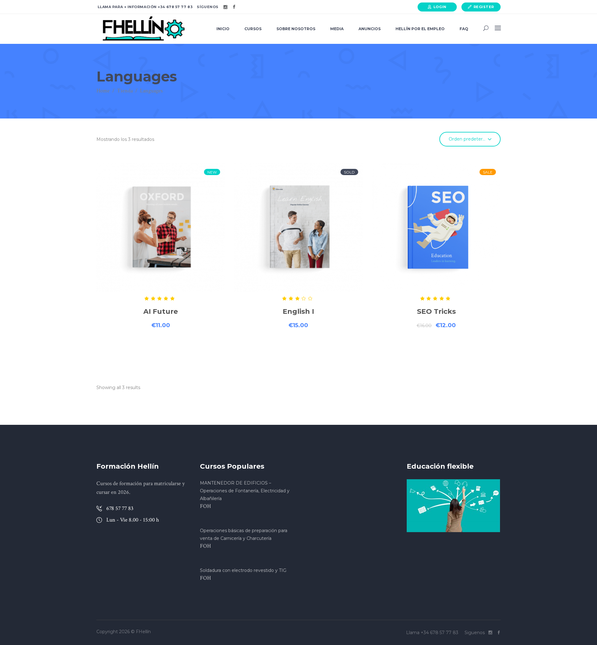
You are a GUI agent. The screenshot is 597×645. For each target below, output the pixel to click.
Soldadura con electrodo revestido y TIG (243, 570)
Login (440, 7)
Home (103, 90)
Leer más (298, 347)
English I (298, 311)
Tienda (125, 90)
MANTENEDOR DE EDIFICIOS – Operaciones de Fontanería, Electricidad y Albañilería (244, 490)
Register (484, 7)
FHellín (143, 631)
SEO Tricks (436, 311)
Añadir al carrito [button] (160, 347)
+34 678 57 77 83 (174, 7)
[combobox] (470, 139)
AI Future (160, 311)
